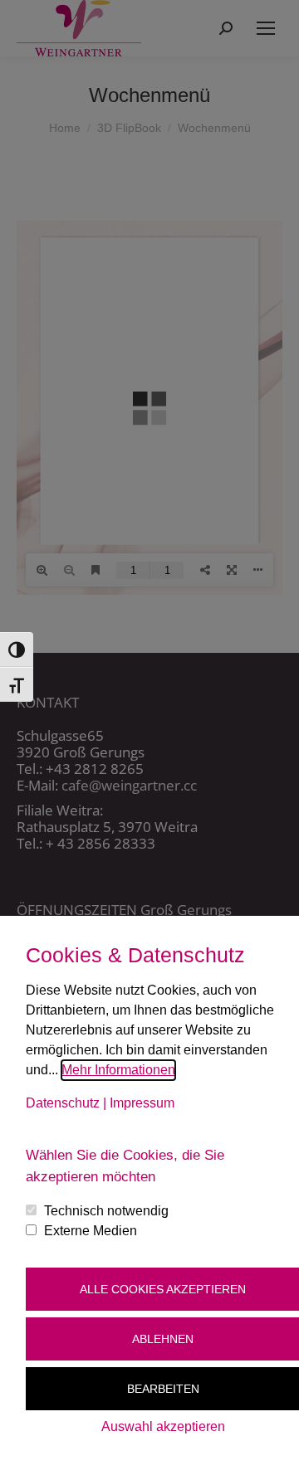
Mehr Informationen (118, 1070)
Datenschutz (63, 1103)
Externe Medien (90, 1231)
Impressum (142, 1103)
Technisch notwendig (106, 1211)
